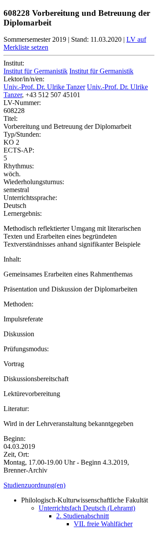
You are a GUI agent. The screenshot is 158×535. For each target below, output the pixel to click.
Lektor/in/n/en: (24, 79)
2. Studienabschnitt (82, 516)
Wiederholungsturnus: (34, 182)
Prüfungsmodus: (26, 349)
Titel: (11, 118)
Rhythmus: (19, 166)
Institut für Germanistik (36, 71)
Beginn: (14, 438)
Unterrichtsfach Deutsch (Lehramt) (87, 508)
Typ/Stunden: (22, 134)
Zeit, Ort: (16, 454)
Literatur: (16, 408)
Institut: (14, 63)
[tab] (79, 485)
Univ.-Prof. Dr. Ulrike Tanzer (44, 87)
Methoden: (18, 304)
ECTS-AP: (19, 150)
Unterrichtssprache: (30, 197)
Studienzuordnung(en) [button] (34, 485)
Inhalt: (12, 259)
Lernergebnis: (23, 213)
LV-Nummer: (22, 102)
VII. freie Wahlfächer (103, 524)
